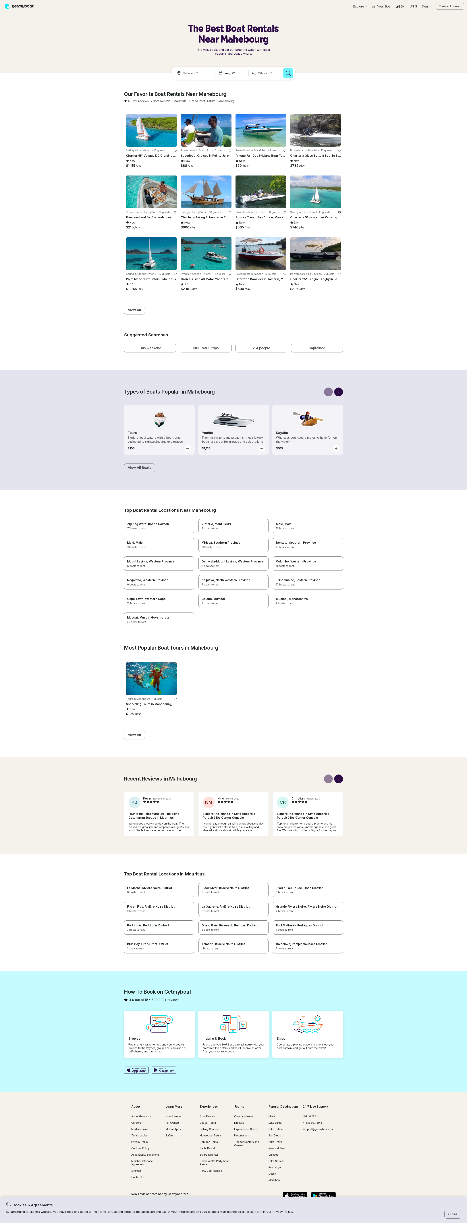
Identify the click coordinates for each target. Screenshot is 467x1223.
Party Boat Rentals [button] (211, 1170)
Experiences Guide (245, 1129)
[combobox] (194, 73)
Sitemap (136, 1170)
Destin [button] (272, 1173)
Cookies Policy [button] (140, 1148)
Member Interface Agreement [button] (142, 1162)
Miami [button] (272, 1116)
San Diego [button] (275, 1135)
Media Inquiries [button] (140, 1129)
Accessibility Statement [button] (145, 1154)
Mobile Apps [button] (173, 1129)
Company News (243, 1116)
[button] (381, 6)
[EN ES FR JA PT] (400, 6)
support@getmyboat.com (318, 1129)
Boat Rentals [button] (207, 1116)
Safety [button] (169, 1135)
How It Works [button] (174, 1116)
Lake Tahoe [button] (276, 1129)
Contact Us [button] (137, 1177)
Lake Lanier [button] (275, 1122)
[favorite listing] (175, 150)
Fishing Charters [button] (209, 1129)
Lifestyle (239, 1122)
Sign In (426, 6)
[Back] (328, 392)
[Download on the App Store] (136, 1070)
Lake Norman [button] (276, 1161)
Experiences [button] (209, 1106)
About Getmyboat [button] (141, 1116)
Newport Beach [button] (278, 1148)
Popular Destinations (284, 1106)
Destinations (241, 1135)
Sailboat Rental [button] (209, 1154)
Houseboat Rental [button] (210, 1135)
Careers (136, 1122)
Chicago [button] (274, 1154)
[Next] (338, 392)
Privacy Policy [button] (282, 1212)
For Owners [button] (173, 1122)
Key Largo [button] (275, 1167)
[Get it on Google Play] (164, 1070)
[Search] (288, 73)
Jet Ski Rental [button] (208, 1122)
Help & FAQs (310, 1116)
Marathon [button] (274, 1180)
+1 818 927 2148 (312, 1122)
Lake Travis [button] (275, 1141)
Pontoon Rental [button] (209, 1141)
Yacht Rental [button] (207, 1148)
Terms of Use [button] (107, 1212)
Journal (239, 1106)
